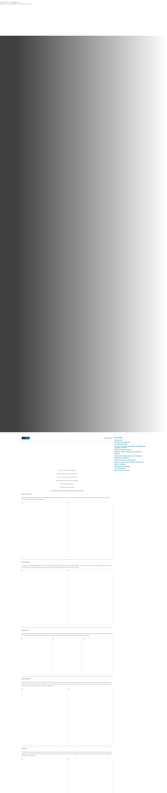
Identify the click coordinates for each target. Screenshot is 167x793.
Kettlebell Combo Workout (121, 458)
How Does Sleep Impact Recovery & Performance (128, 456)
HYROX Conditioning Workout (122, 449)
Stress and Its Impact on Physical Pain (125, 460)
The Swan (117, 454)
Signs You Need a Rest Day (121, 470)
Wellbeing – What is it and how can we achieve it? (128, 451)
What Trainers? (118, 440)
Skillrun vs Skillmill (119, 464)
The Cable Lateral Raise (120, 444)
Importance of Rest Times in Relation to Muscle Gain (129, 462)
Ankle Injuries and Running (121, 466)
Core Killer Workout (119, 468)
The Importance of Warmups (122, 442)
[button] (26, 438)
